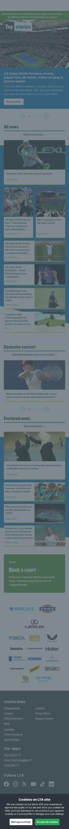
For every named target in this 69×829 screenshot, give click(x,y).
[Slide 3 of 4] (36, 116)
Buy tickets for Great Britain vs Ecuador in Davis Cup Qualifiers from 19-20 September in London (32, 15)
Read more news (33, 134)
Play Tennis (10, 754)
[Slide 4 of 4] (40, 116)
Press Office (42, 713)
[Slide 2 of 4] (32, 116)
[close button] (65, 15)
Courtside (9, 765)
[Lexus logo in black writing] (34, 624)
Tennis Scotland (13, 734)
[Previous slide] (22, 116)
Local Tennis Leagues (16, 760)
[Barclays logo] (22, 609)
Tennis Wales (11, 739)
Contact (40, 708)
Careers (8, 713)
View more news (33, 426)
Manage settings (21, 822)
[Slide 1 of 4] (28, 116)
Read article (14, 101)
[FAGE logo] (47, 609)
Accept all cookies (47, 822)
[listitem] (17, 638)
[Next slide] (46, 116)
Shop (7, 723)
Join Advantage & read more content (33, 354)
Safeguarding (12, 708)
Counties (9, 729)
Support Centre (44, 718)
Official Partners (13, 718)
